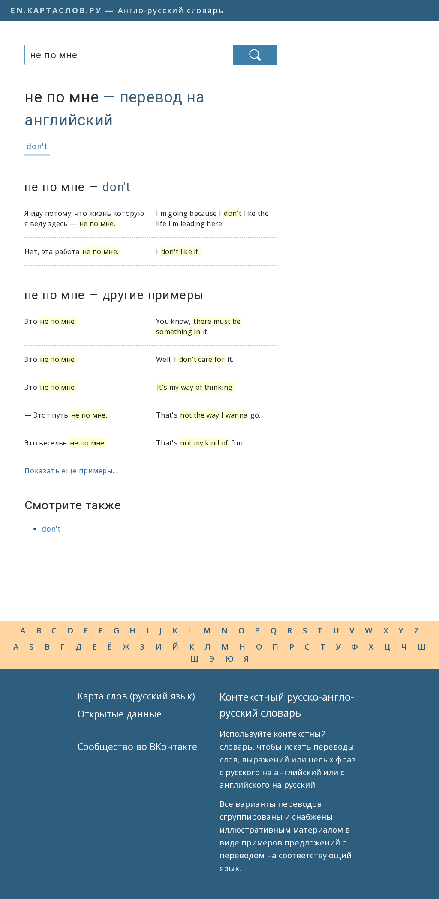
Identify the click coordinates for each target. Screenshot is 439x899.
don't (37, 146)
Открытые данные (120, 714)
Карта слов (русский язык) (136, 696)
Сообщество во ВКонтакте (137, 746)
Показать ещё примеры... (70, 470)
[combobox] (128, 55)
